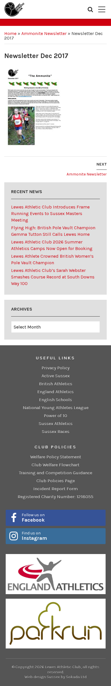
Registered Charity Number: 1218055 (55, 496)
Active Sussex (56, 376)
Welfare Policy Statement (55, 457)
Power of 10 (55, 415)
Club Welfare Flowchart (55, 465)
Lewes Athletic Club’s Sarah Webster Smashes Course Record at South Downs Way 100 (52, 277)
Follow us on (33, 518)
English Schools (55, 399)
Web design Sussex (42, 677)
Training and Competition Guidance (55, 473)
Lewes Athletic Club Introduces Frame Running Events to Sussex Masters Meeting (50, 213)
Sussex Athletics (56, 423)
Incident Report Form (55, 488)
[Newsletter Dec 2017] (34, 107)
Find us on (34, 536)
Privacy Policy (55, 368)
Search (90, 9)
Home (10, 33)
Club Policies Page (55, 480)
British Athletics (55, 384)
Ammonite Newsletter (44, 33)
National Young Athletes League (56, 407)
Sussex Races (55, 431)
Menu (101, 9)
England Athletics (55, 391)
